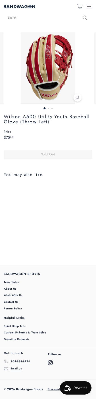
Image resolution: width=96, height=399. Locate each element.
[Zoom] (77, 97)
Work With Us (13, 295)
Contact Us (11, 302)
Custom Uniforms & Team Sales (25, 333)
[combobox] (48, 17)
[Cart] (79, 6)
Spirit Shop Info (14, 326)
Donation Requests (16, 339)
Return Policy (13, 309)
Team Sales (11, 282)
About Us (10, 289)
